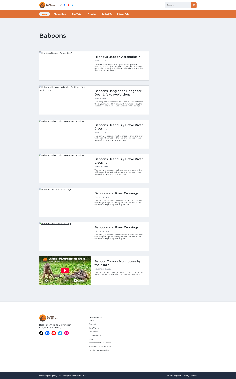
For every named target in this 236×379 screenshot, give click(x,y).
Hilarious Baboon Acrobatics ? (117, 57)
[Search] (194, 5)
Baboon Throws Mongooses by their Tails (118, 263)
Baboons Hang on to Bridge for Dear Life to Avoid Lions (118, 92)
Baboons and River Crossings (116, 193)
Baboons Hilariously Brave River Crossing (119, 126)
